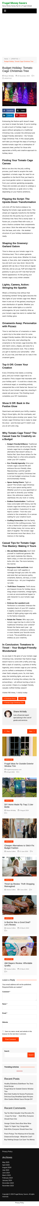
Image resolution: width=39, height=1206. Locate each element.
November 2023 (8, 1186)
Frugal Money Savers (14, 3)
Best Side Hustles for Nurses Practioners (18, 1094)
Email (4, 1013)
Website (5, 1022)
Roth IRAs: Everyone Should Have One (18, 1129)
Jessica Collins (11, 851)
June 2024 (6, 1173)
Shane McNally (9, 76)
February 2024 (7, 1178)
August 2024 (6, 1167)
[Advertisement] (19, 34)
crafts (23, 698)
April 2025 (6, 1165)
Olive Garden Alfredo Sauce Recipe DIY (18, 1099)
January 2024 (7, 1180)
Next (30, 731)
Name (4, 1004)
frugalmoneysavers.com (14, 769)
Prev (8, 731)
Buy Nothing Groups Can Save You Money (19, 1139)
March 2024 (6, 1175)
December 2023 (8, 1183)
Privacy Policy (7, 1151)
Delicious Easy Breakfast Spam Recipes (18, 1096)
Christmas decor (10, 698)
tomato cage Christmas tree (14, 702)
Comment (6, 992)
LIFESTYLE (8, 78)
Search (6, 1051)
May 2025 (5, 1162)
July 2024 (5, 1170)
